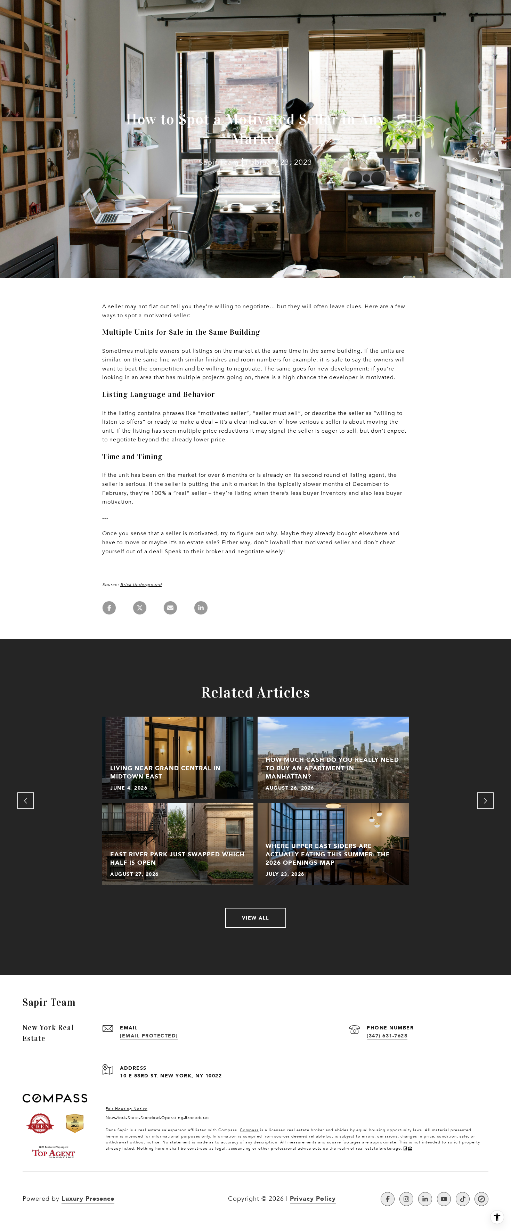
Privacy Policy (313, 1198)
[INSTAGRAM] (406, 1199)
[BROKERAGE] (481, 1199)
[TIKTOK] (463, 1199)
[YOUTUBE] (444, 1199)
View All (255, 918)
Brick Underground (141, 584)
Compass (249, 1130)
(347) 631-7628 (387, 1036)
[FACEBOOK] (388, 1199)
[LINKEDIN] (425, 1199)
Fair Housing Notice (126, 1109)
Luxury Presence (88, 1198)
